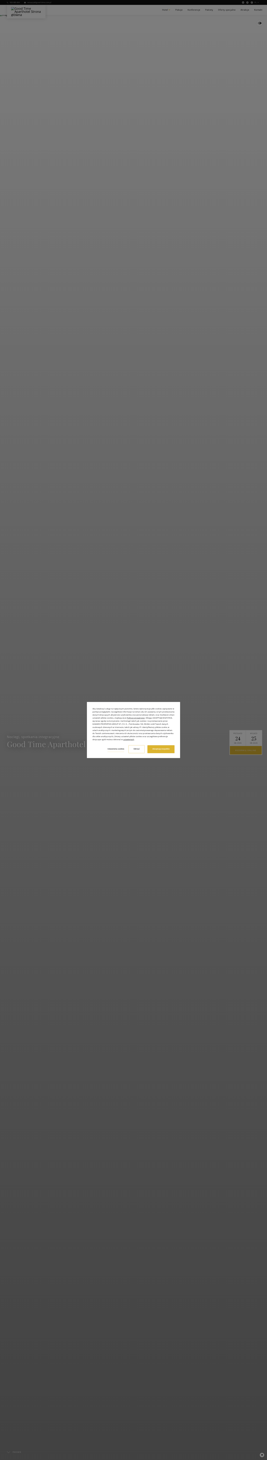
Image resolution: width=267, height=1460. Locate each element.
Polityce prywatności (136, 718)
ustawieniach (128, 739)
